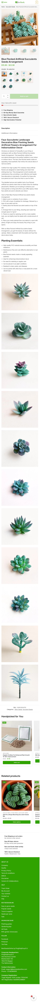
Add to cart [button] (17, 762)
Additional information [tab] (9, 133)
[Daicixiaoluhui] (11, 74)
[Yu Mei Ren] (30, 80)
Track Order (5, 888)
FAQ (2, 899)
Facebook (4, 939)
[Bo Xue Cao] (4, 74)
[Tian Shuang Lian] (11, 80)
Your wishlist (5, 893)
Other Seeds (18, 709)
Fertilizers (6, 753)
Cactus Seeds (6, 812)
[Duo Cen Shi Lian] (17, 74)
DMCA (3, 876)
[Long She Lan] (24, 74)
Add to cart (24, 96)
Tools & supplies (7, 911)
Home (3, 7)
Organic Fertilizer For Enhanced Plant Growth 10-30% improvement (16, 755)
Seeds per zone (6, 914)
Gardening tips (6, 926)
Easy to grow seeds (8, 906)
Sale (2, 917)
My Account (5, 891)
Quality (3, 868)
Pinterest (4, 942)
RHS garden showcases (9, 932)
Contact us (5, 896)
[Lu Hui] (30, 74)
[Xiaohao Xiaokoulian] (17, 80)
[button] (7, 95)
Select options (17, 822)
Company (4, 865)
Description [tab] (5, 128)
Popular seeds (6, 909)
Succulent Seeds (10, 7)
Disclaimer (5, 878)
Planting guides (6, 924)
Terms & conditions (8, 873)
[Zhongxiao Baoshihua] (11, 87)
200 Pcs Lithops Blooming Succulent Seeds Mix (16, 815)
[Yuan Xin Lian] (4, 87)
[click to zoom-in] (19, 27)
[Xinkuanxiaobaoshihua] (24, 80)
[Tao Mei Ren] (4, 80)
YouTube (4, 944)
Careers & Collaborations (9, 881)
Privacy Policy (6, 870)
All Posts (4, 929)
